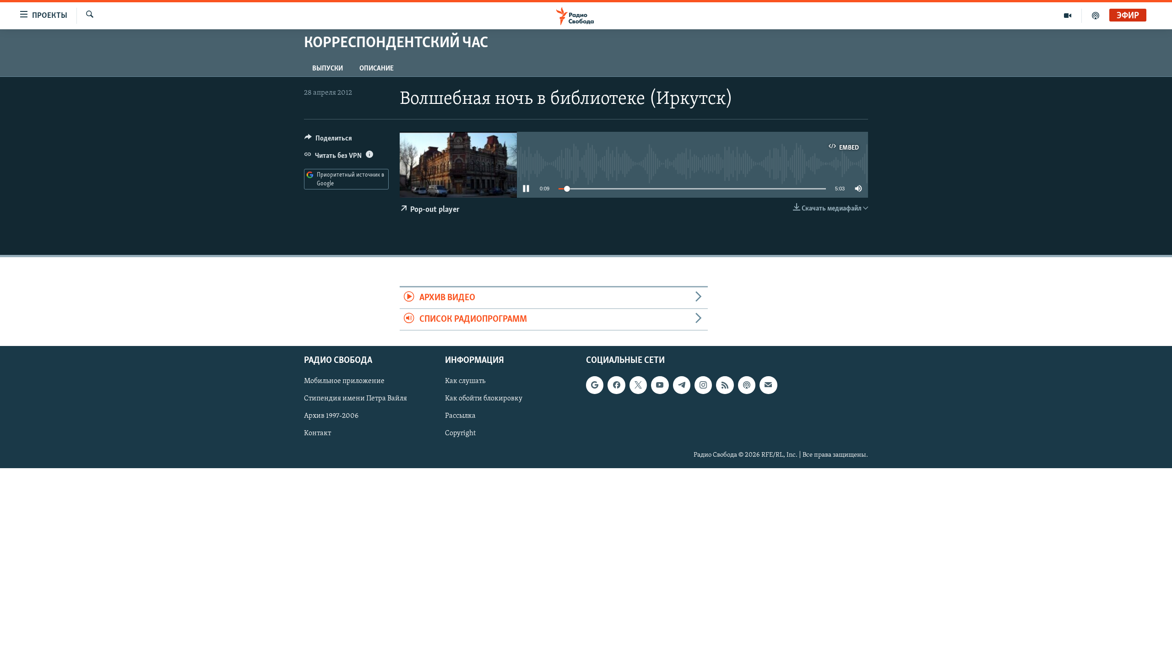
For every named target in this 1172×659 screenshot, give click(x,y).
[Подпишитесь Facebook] (616, 385)
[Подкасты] (746, 385)
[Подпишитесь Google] (594, 385)
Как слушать (465, 381)
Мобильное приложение (344, 381)
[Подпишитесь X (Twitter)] (638, 385)
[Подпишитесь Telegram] (681, 385)
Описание (376, 68)
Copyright (460, 434)
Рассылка (460, 416)
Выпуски (327, 68)
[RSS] (724, 385)
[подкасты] (1095, 15)
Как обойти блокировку (483, 399)
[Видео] (1068, 15)
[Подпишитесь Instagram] (703, 385)
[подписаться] (768, 385)
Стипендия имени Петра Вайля (355, 399)
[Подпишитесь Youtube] (659, 385)
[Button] (328, 140)
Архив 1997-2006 (331, 416)
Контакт (317, 434)
